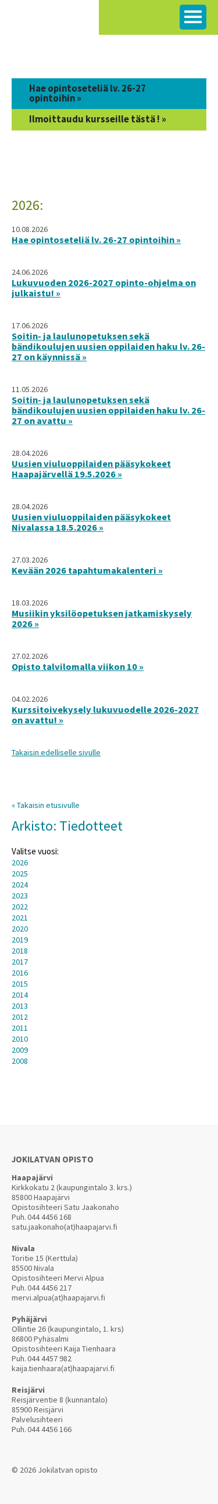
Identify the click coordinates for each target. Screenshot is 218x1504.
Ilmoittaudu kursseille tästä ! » (97, 119)
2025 (20, 873)
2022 (20, 906)
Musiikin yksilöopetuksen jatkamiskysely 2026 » (102, 618)
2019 (20, 939)
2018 (20, 950)
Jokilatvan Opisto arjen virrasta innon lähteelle (49, 23)
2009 (20, 1050)
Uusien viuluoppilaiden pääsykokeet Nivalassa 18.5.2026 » (91, 522)
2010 (20, 1039)
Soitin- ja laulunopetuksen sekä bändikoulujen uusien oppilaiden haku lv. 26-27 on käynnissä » (108, 346)
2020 (20, 928)
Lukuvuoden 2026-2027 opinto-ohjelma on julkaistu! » (104, 288)
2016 (20, 972)
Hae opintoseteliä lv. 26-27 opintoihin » (87, 93)
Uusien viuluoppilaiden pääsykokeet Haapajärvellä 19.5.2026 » (91, 469)
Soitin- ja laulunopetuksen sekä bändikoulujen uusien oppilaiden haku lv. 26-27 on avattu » (108, 410)
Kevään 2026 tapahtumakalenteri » (87, 570)
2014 (20, 995)
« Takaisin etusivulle (46, 805)
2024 (20, 884)
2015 (20, 983)
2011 (20, 1028)
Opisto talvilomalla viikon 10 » (78, 666)
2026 (20, 862)
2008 (20, 1061)
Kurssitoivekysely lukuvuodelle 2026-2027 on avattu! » (105, 715)
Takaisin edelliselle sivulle (56, 752)
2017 (20, 961)
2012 (20, 1017)
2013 (20, 1006)
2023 (20, 895)
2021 (20, 917)
